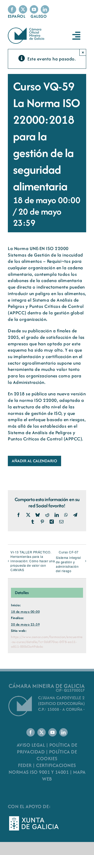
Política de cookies (57, 755)
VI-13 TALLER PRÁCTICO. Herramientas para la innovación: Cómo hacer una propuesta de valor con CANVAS (32, 561)
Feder (25, 765)
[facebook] (12, 9)
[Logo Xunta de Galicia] (34, 817)
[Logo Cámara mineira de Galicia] (47, 684)
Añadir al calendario (34, 461)
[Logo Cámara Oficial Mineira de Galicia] (26, 30)
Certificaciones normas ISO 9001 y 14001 (42, 769)
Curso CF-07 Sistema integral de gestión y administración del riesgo (68, 561)
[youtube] (34, 9)
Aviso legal (31, 744)
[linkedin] (45, 9)
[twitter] (23, 9)
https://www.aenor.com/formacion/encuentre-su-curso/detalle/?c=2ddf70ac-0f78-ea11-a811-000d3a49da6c (47, 641)
